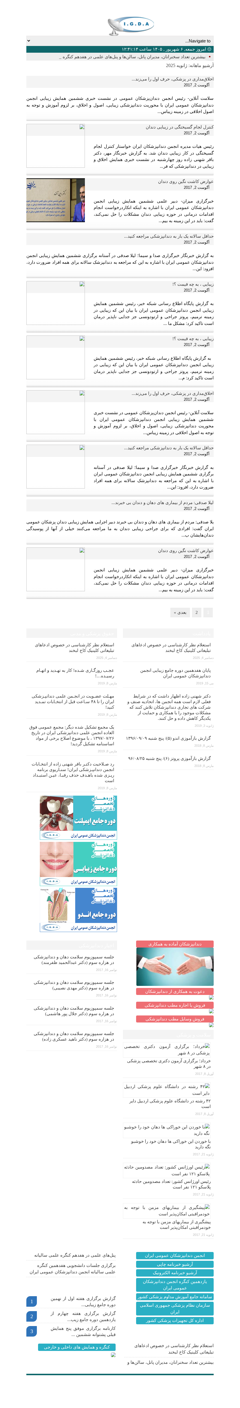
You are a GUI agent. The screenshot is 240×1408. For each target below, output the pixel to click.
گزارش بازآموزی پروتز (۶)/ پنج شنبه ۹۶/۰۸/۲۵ (169, 758)
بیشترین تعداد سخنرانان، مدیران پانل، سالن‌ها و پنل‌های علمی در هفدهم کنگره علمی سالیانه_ (119, 56)
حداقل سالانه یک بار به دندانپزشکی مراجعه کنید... (169, 236)
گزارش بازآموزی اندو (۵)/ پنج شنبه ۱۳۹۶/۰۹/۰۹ (168, 738)
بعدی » (180, 612)
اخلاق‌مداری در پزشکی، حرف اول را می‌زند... (173, 79)
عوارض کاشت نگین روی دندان (186, 181)
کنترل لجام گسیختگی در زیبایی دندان (180, 127)
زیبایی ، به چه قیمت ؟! (193, 284)
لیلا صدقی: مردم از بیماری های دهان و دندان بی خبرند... (163, 502)
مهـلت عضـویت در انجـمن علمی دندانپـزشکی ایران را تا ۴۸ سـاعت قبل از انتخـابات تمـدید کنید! (73, 702)
